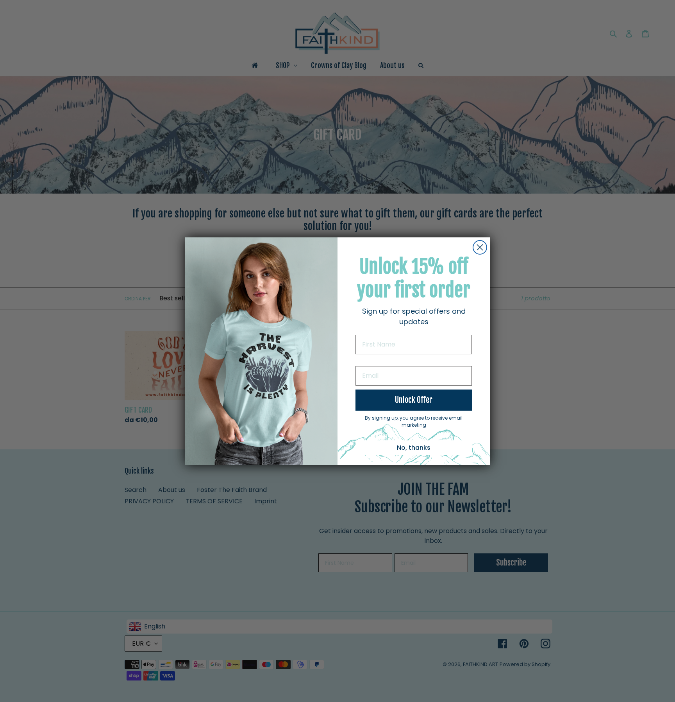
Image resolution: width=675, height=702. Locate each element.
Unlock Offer (413, 400)
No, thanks (413, 447)
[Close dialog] (480, 247)
